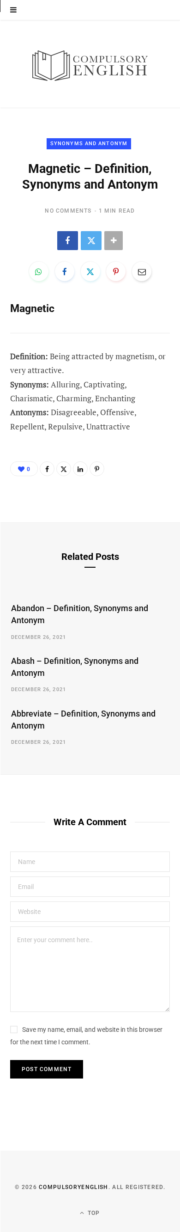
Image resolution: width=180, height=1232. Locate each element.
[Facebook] (67, 240)
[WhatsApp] (38, 271)
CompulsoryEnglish (73, 1187)
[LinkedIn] (80, 468)
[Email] (141, 271)
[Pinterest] (116, 271)
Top (93, 1213)
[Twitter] (91, 240)
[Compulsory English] (90, 64)
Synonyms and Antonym (88, 144)
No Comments (68, 211)
